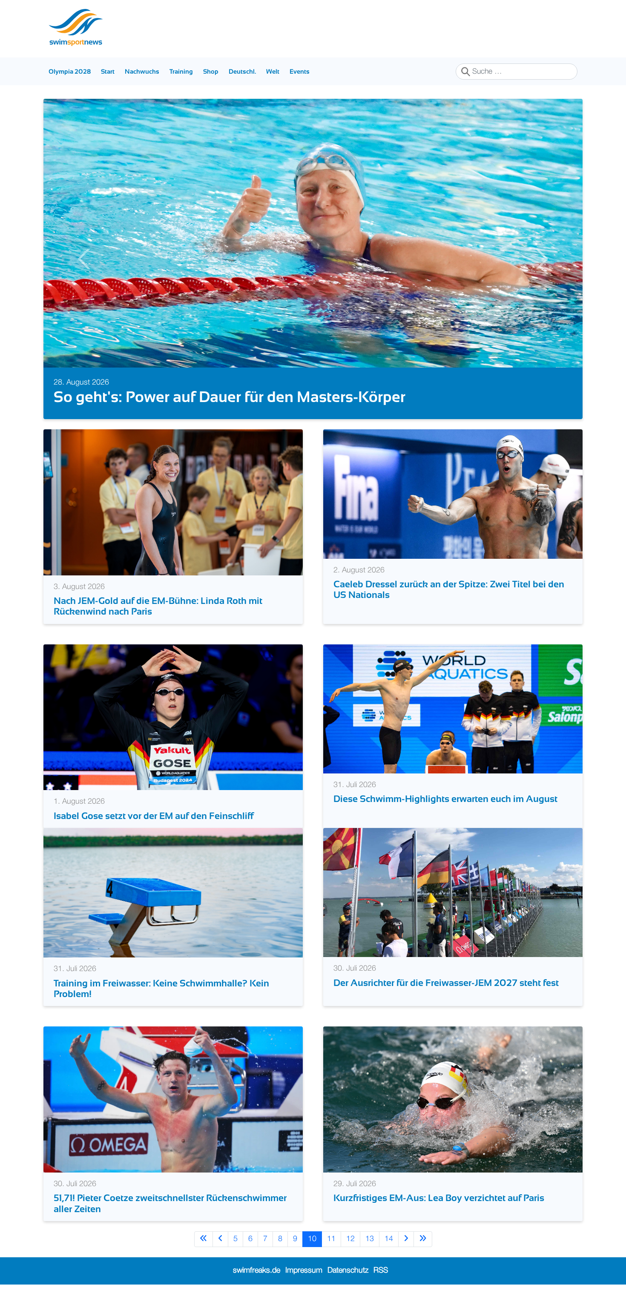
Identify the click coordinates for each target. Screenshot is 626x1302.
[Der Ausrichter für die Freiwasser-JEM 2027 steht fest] (453, 910)
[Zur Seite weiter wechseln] (406, 1257)
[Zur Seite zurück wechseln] (220, 1257)
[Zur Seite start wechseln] (203, 1257)
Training (181, 71)
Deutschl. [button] (242, 71)
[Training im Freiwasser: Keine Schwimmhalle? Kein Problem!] (173, 910)
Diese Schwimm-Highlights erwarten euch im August (445, 816)
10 (312, 1256)
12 (350, 1256)
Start (108, 71)
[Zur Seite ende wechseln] (423, 1257)
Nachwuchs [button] (142, 71)
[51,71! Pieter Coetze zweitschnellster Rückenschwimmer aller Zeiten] (173, 1117)
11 (331, 1256)
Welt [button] (272, 71)
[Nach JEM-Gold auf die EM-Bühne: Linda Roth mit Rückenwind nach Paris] (173, 519)
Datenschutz (347, 1288)
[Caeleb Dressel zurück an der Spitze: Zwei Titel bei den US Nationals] (453, 511)
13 (369, 1256)
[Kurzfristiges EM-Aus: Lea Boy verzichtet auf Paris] (453, 1117)
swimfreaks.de (256, 1288)
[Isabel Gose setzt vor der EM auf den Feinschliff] (173, 734)
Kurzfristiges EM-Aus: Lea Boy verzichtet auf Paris (438, 1215)
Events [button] (300, 71)
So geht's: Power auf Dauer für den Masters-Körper (229, 396)
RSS (380, 1288)
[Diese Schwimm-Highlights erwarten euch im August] (453, 726)
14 (389, 1256)
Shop (210, 71)
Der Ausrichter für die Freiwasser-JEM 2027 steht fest (446, 1000)
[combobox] (516, 71)
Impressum (303, 1288)
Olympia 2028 (70, 71)
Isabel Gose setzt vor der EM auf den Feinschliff (153, 833)
